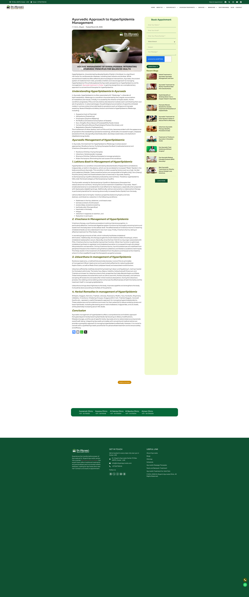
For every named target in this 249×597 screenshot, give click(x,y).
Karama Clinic (101, 181)
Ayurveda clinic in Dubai (89, 230)
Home (153, 3)
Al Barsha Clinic (132, 181)
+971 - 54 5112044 (130, 183)
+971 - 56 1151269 (84, 183)
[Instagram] (117, 243)
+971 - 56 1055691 (115, 183)
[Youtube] (120, 243)
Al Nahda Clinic (117, 181)
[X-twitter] (114, 243)
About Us (159, 3)
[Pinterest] (124, 243)
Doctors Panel (224, 3)
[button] (124, 508)
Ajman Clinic (147, 181)
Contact (239, 3)
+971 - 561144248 (100, 183)
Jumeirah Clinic (86, 181)
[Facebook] (110, 243)
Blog (232, 3)
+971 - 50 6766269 (148, 183)
